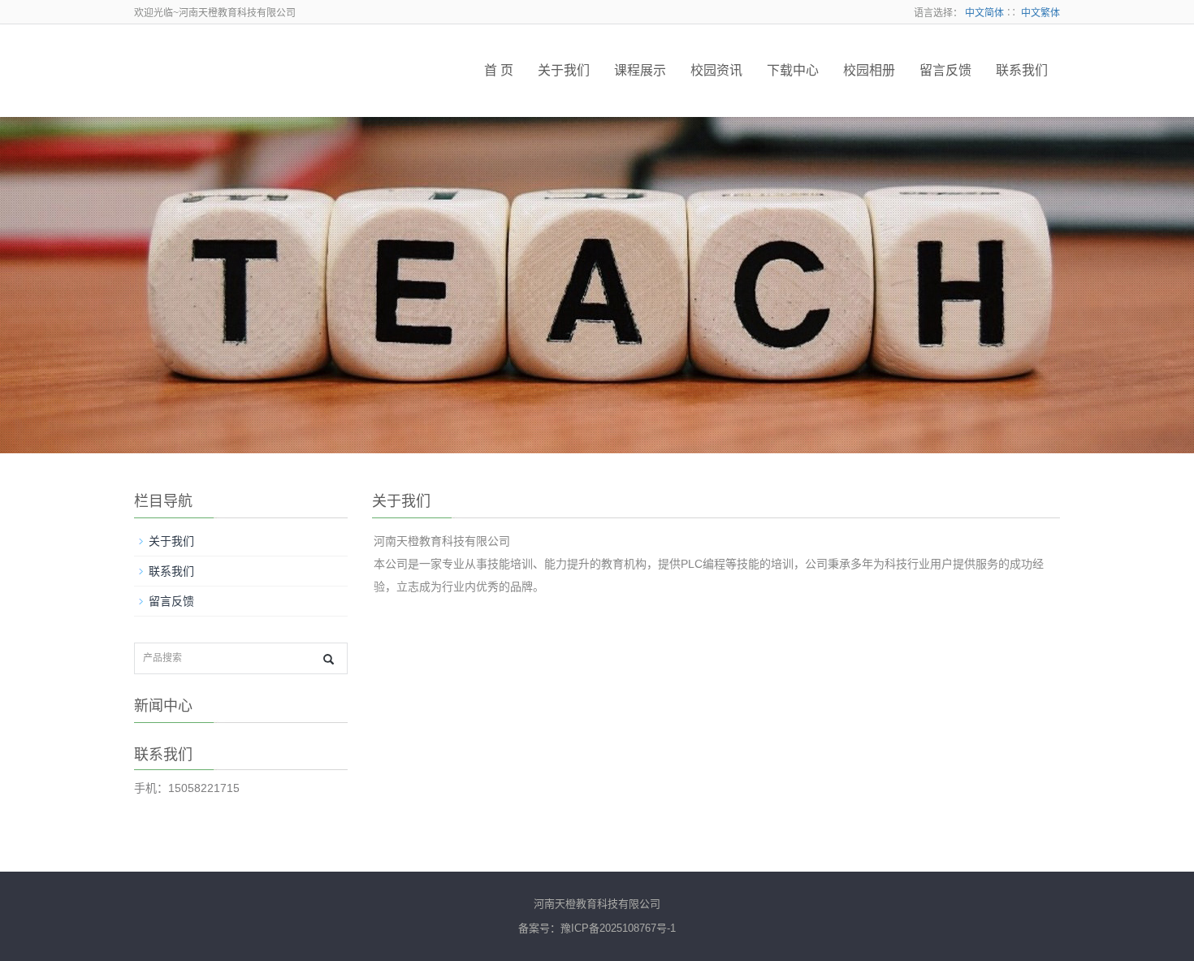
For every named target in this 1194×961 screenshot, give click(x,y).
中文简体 (984, 13)
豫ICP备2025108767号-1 (618, 928)
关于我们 (564, 70)
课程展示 (640, 70)
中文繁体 (1040, 13)
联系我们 (1022, 70)
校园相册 (869, 70)
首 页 (498, 70)
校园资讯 (716, 70)
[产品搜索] (328, 659)
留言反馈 (945, 70)
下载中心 (793, 70)
